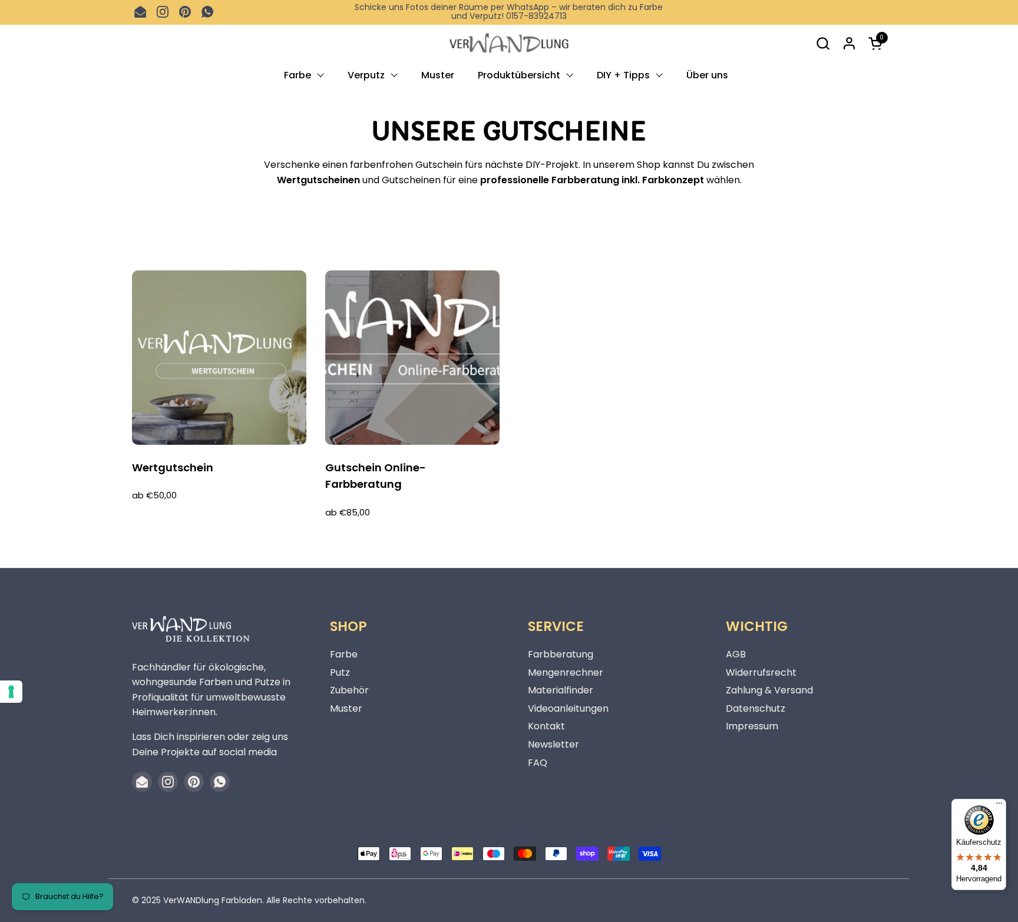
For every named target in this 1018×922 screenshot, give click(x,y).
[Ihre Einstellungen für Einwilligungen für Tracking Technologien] (11, 691)
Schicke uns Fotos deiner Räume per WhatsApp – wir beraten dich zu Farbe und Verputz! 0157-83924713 (509, 12)
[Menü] (999, 806)
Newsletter (553, 744)
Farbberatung (560, 654)
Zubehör (349, 690)
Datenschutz (755, 708)
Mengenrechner (565, 672)
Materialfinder (560, 690)
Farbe (344, 654)
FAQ (537, 762)
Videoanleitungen (568, 708)
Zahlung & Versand (769, 690)
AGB (736, 654)
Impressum (752, 726)
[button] (822, 43)
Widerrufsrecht (761, 672)
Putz (340, 672)
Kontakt (546, 726)
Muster (346, 708)
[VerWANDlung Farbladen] (508, 43)
